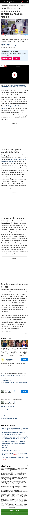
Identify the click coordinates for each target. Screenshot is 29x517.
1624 (12, 472)
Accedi (26, 1)
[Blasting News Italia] (9, 2)
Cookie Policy (12, 507)
